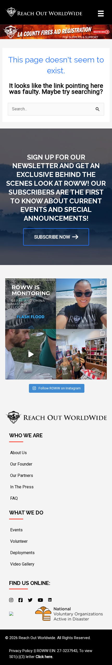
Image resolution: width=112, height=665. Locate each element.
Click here (44, 656)
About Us (18, 452)
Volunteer (19, 541)
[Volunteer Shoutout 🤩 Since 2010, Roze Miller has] (81, 303)
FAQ (14, 498)
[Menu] (101, 13)
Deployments (22, 552)
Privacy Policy (21, 650)
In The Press (22, 486)
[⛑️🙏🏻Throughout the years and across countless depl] (30, 354)
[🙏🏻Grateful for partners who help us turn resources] (81, 354)
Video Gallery (22, 564)
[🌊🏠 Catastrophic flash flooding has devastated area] (30, 303)
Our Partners (21, 475)
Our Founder (21, 464)
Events (16, 529)
